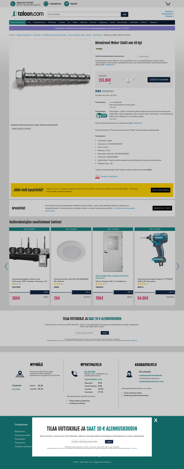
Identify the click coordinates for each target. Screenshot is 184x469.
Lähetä (109, 442)
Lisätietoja (134, 448)
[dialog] (92, 234)
